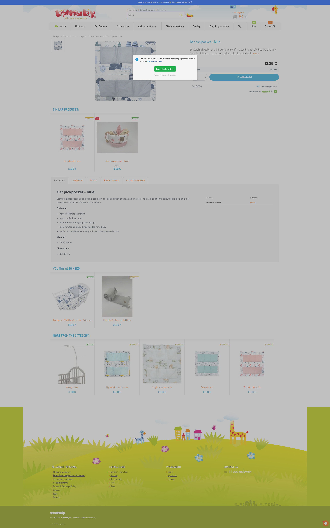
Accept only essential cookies (165, 75)
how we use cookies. (154, 61)
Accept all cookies (165, 69)
